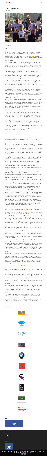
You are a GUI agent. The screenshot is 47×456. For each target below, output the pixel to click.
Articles (11, 10)
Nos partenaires (8, 433)
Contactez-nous (8, 435)
